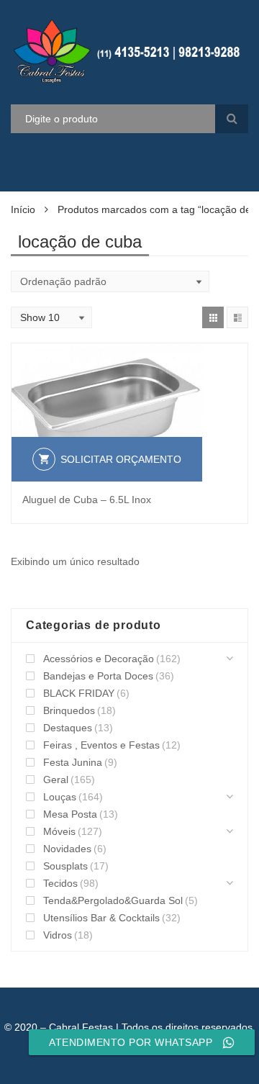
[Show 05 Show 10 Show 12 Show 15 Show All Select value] (51, 317)
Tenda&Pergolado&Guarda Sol (113, 900)
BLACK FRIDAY (78, 693)
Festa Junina (72, 762)
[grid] (213, 317)
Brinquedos (69, 710)
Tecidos (60, 883)
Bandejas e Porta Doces (98, 676)
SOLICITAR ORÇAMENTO (120, 459)
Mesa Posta (70, 814)
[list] (237, 317)
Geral (55, 779)
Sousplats (65, 866)
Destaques (67, 727)
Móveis (59, 831)
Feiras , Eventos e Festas (101, 745)
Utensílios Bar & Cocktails (101, 917)
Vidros (57, 935)
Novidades (67, 848)
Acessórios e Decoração (98, 658)
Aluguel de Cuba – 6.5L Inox (86, 499)
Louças (59, 797)
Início (23, 209)
